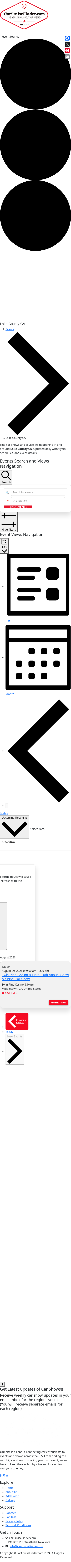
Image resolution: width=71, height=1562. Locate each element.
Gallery (10, 1500)
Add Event (12, 1496)
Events (10, 329)
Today (4, 813)
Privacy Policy (14, 1521)
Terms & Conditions (18, 1525)
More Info (58, 1002)
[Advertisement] (35, 286)
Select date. (37, 829)
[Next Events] (7, 805)
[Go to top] (2, 1384)
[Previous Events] (38, 751)
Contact (11, 1513)
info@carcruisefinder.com (26, 1546)
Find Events (18, 506)
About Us (12, 1492)
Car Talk (11, 1517)
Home (9, 1488)
